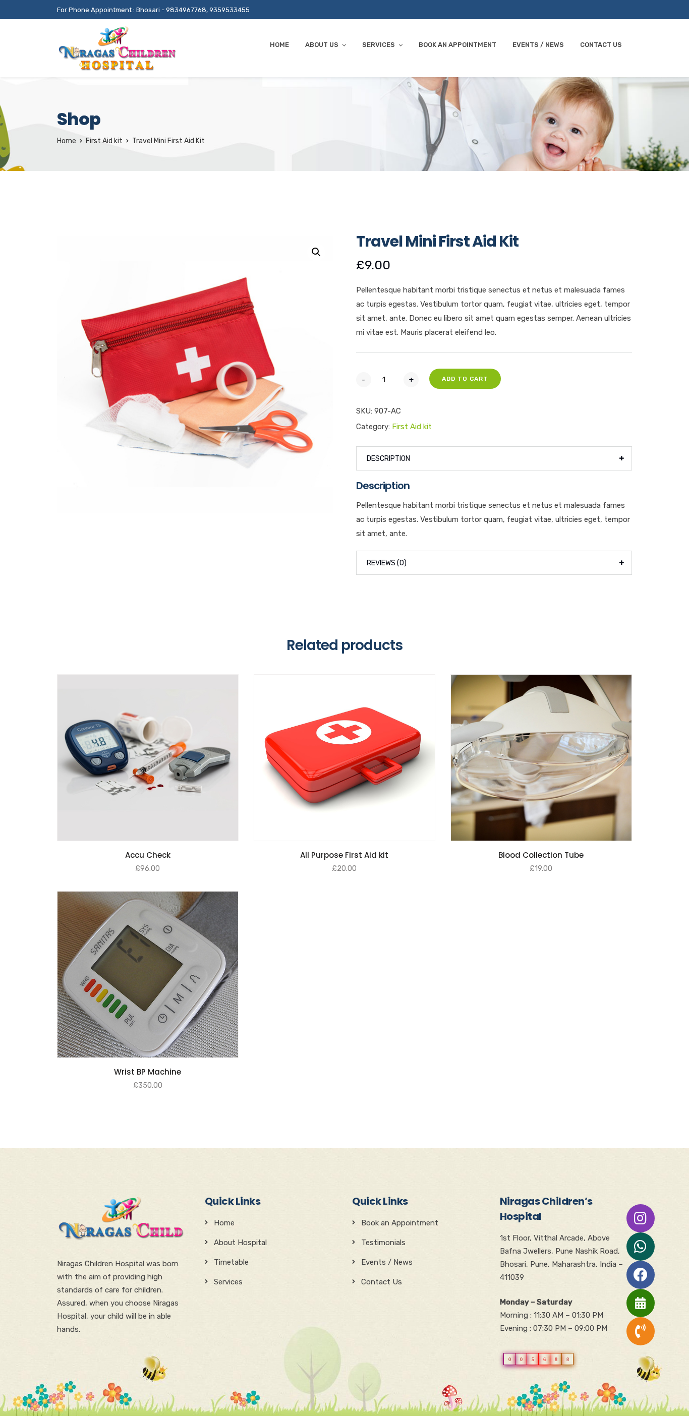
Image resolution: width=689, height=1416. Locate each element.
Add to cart (465, 378)
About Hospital (240, 1242)
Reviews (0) (387, 563)
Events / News (538, 44)
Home (279, 44)
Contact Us (601, 44)
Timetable (231, 1262)
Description (388, 458)
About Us (321, 44)
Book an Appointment (399, 1222)
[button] (316, 252)
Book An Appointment (457, 44)
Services (378, 44)
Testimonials (383, 1242)
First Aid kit (104, 141)
